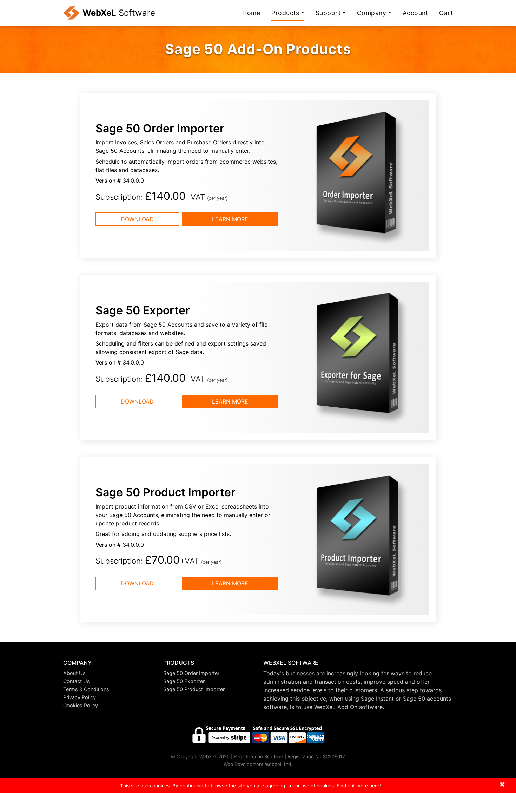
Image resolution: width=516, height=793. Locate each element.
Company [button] (371, 13)
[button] (108, 663)
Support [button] (328, 13)
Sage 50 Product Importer (194, 689)
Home (251, 13)
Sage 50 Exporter (184, 681)
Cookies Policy (80, 705)
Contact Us (76, 681)
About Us (74, 673)
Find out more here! (359, 785)
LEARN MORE (230, 219)
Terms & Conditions (86, 689)
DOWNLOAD (137, 219)
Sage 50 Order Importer (191, 673)
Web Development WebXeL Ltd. (258, 764)
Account (415, 13)
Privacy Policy (79, 697)
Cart (446, 13)
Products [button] (285, 13)
